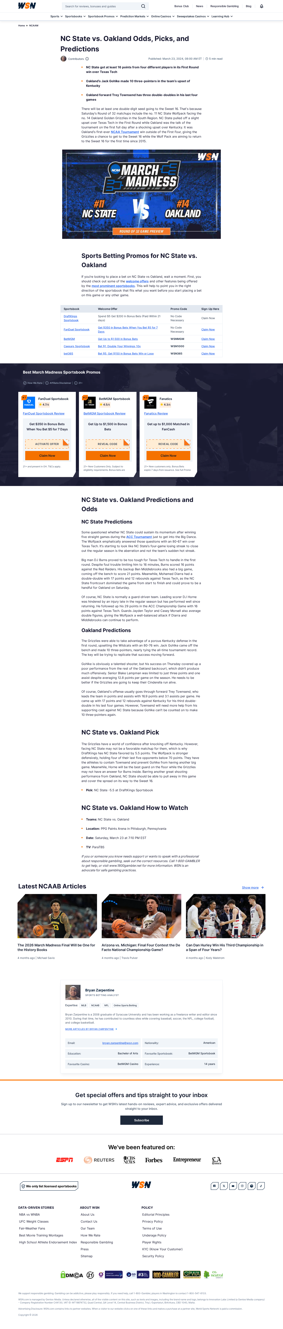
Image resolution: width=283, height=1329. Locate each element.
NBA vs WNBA (29, 1214)
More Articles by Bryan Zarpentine (89, 1029)
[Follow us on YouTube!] (233, 1186)
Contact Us (89, 1221)
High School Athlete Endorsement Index (48, 1242)
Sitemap (87, 1256)
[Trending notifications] (262, 6)
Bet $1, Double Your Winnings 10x (119, 346)
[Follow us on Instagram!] (242, 1186)
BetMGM (69, 338)
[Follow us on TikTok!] (261, 1186)
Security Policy (153, 1256)
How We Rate (90, 1235)
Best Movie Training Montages (41, 1235)
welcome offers (137, 281)
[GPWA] (192, 1274)
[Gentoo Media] (137, 1274)
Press (85, 1249)
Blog (248, 6)
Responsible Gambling (224, 6)
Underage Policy (154, 1235)
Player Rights (151, 1242)
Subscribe (141, 1120)
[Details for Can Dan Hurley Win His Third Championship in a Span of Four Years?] (225, 916)
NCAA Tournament (125, 132)
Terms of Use (152, 1228)
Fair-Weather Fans (32, 1228)
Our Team (88, 1228)
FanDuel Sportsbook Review (43, 413)
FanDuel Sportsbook (77, 329)
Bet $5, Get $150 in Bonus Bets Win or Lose (126, 353)
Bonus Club (181, 6)
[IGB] (110, 1274)
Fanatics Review (156, 413)
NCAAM (33, 25)
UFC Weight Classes (34, 1221)
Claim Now (208, 329)
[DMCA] (71, 1274)
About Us (87, 1214)
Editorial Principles (155, 1214)
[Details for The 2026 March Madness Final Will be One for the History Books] (57, 916)
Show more (250, 887)
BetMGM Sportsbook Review (105, 413)
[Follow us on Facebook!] (215, 1186)
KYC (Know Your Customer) (162, 1249)
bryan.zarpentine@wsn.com (120, 1043)
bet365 (68, 353)
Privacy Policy (152, 1221)
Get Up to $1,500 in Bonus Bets (118, 338)
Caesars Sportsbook (77, 346)
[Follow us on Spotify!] (251, 1186)
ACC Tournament (139, 537)
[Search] (143, 6)
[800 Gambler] (166, 1274)
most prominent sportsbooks (113, 286)
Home (21, 25)
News (199, 6)
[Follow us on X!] (224, 1186)
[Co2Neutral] (213, 1274)
